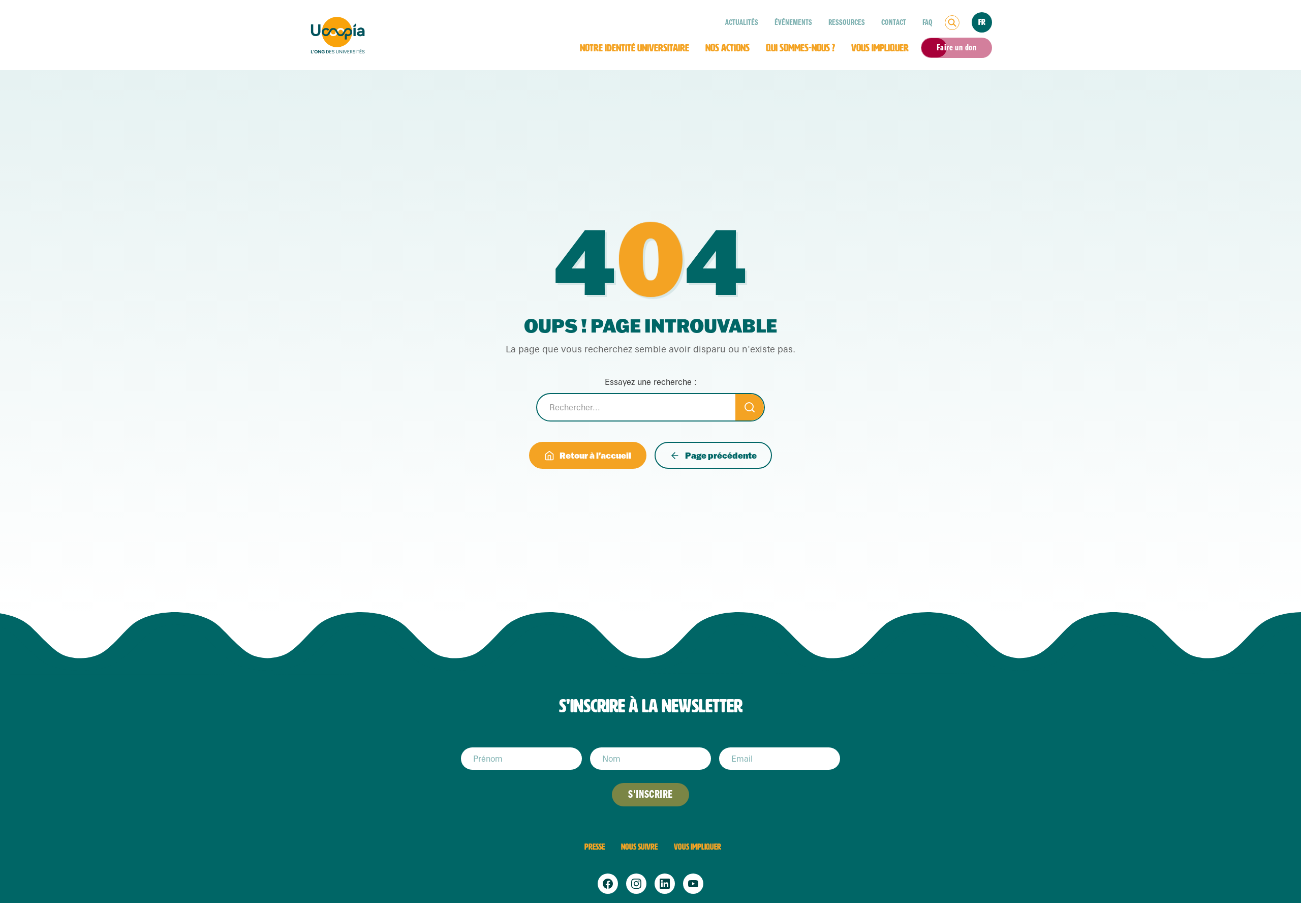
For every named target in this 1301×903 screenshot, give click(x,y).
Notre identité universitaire (634, 47)
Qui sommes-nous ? (800, 47)
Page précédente (721, 455)
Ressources (846, 22)
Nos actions (727, 47)
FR (981, 22)
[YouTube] (693, 884)
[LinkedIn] (665, 884)
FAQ (927, 22)
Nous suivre (639, 846)
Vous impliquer (880, 47)
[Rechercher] (952, 22)
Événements (793, 22)
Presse (594, 846)
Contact (893, 22)
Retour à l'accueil (595, 455)
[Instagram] (636, 884)
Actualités (741, 22)
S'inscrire (650, 794)
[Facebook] (608, 884)
